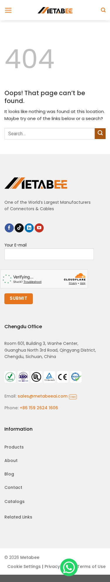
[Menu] (8, 10)
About (11, 460)
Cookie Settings (24, 566)
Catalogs (14, 501)
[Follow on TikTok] (19, 228)
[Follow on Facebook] (9, 228)
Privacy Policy (59, 566)
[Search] (103, 10)
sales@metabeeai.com (47, 396)
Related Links (18, 517)
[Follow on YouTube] (39, 228)
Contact (13, 487)
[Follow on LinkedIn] (29, 228)
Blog (9, 474)
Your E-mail (15, 245)
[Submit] (100, 133)
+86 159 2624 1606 (39, 408)
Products (14, 447)
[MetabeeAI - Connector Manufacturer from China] (55, 10)
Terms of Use (91, 566)
